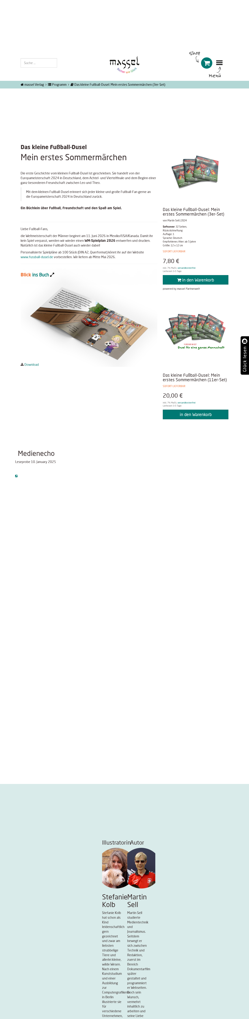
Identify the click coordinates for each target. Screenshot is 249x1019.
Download (31, 364)
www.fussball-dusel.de (37, 257)
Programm (59, 84)
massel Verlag (34, 84)
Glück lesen (244, 359)
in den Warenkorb (197, 279)
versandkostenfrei (187, 268)
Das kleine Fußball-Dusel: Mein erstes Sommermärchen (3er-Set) (119, 84)
